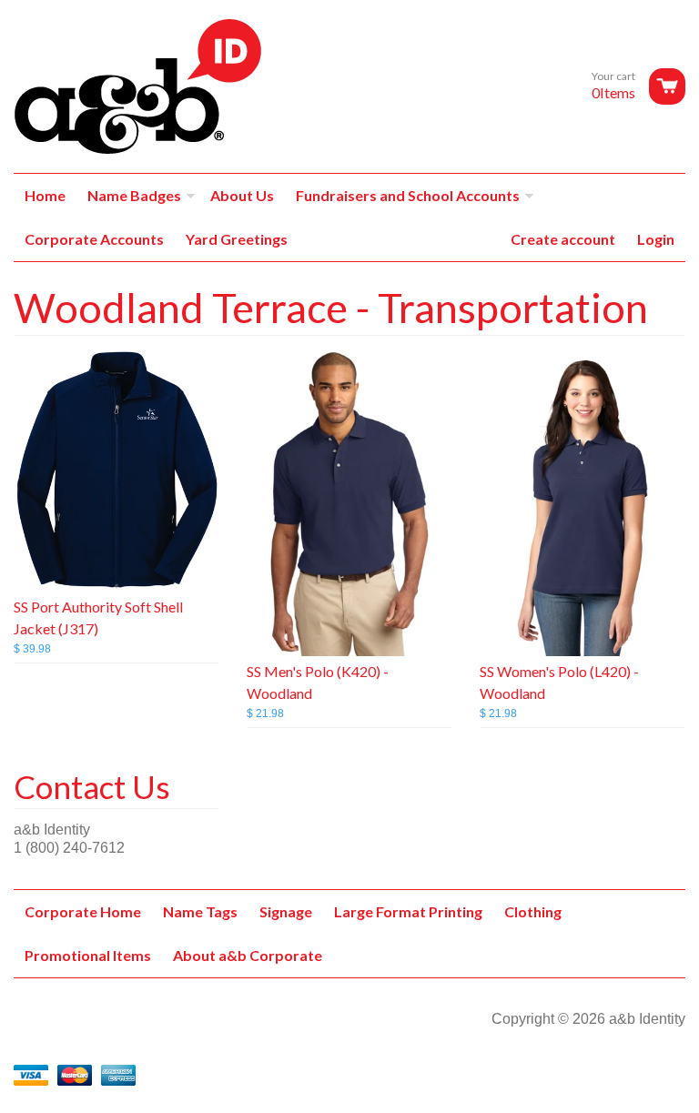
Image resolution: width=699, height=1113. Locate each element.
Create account (563, 239)
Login (655, 239)
